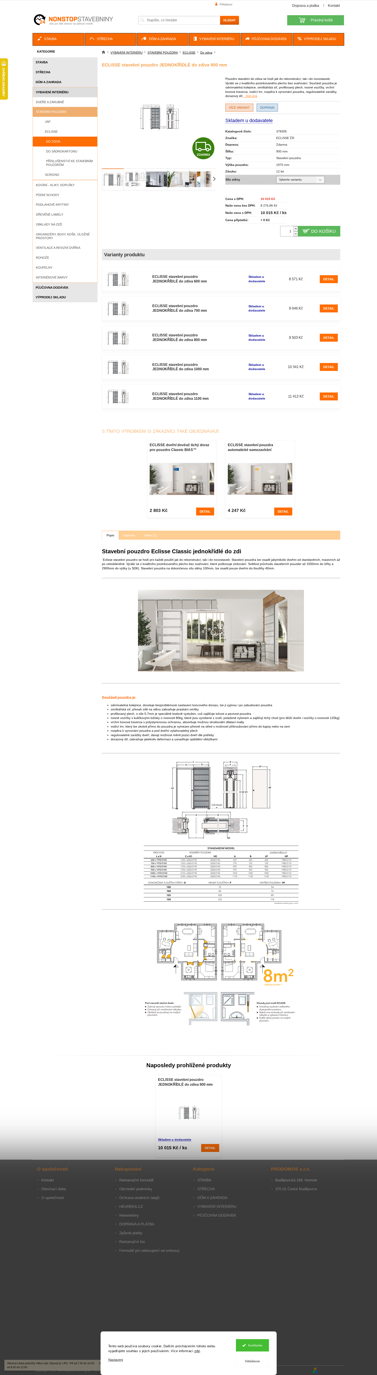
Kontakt (334, 5)
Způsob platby (130, 1233)
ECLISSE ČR (285, 138)
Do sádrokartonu (61, 151)
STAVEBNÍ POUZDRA (51, 112)
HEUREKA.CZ (131, 1206)
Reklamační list (132, 1242)
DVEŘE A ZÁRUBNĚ (50, 102)
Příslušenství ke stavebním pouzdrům (69, 163)
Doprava (267, 107)
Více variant (239, 107)
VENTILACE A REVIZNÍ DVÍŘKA (58, 247)
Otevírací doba (53, 1189)
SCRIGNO (52, 174)
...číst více (250, 96)
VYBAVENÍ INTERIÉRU (52, 92)
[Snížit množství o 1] (296, 233)
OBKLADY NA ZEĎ (49, 224)
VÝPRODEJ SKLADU (51, 297)
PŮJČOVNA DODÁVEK (52, 287)
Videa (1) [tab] (150, 535)
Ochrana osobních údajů (139, 1198)
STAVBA (42, 62)
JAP (47, 121)
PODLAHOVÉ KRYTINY (52, 204)
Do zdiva (53, 141)
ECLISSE (51, 131)
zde (197, 1351)
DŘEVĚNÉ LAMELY (49, 214)
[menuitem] (58, 39)
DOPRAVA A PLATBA (136, 1224)
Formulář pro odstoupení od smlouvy (149, 1250)
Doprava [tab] (129, 535)
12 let (280, 171)
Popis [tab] (110, 535)
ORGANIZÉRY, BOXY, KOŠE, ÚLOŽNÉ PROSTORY (63, 236)
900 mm (282, 151)
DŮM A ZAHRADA (48, 82)
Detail (328, 279)
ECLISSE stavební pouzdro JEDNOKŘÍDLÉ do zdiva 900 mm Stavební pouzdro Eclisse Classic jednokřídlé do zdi (186, 1082)
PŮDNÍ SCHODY (47, 195)
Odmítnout (252, 1361)
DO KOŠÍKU (323, 231)
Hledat (229, 20)
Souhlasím (255, 1345)
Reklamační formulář (136, 1180)
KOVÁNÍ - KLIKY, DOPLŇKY (55, 185)
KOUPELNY (44, 267)
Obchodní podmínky (135, 1189)
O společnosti (52, 1198)
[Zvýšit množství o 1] (296, 228)
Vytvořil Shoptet (331, 1370)
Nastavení (115, 1359)
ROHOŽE (42, 257)
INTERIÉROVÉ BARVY (52, 277)
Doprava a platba (305, 5)
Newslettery (129, 1215)
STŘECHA (43, 72)
